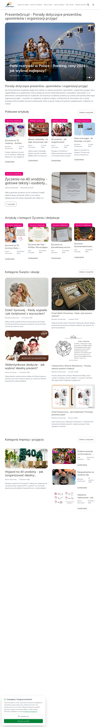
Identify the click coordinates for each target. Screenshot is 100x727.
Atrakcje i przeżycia (80, 4)
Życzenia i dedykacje (36, 4)
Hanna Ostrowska (11, 372)
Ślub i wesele (70, 4)
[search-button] (88, 5)
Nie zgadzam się (23, 716)
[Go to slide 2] (89, 77)
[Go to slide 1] (87, 77)
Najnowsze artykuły (23, 4)
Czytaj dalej (11, 204)
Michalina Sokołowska (17, 75)
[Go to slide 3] (91, 77)
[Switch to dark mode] (93, 4)
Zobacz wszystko (86, 112)
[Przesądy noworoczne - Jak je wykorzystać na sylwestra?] (50, 52)
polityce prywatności (30, 711)
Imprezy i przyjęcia (59, 4)
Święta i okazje (48, 4)
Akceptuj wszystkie (23, 721)
